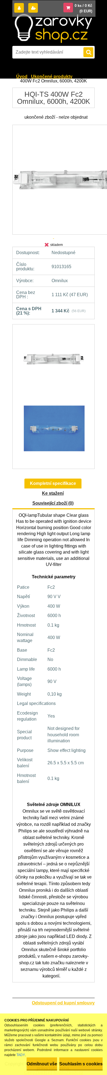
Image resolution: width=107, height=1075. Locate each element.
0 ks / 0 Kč (83, 6)
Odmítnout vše (42, 1064)
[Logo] (53, 28)
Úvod (21, 76)
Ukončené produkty (51, 76)
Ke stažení (53, 493)
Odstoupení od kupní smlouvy (63, 1003)
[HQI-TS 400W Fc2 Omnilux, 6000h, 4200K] (53, 361)
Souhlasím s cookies (81, 1064)
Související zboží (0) (53, 503)
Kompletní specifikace (53, 483)
